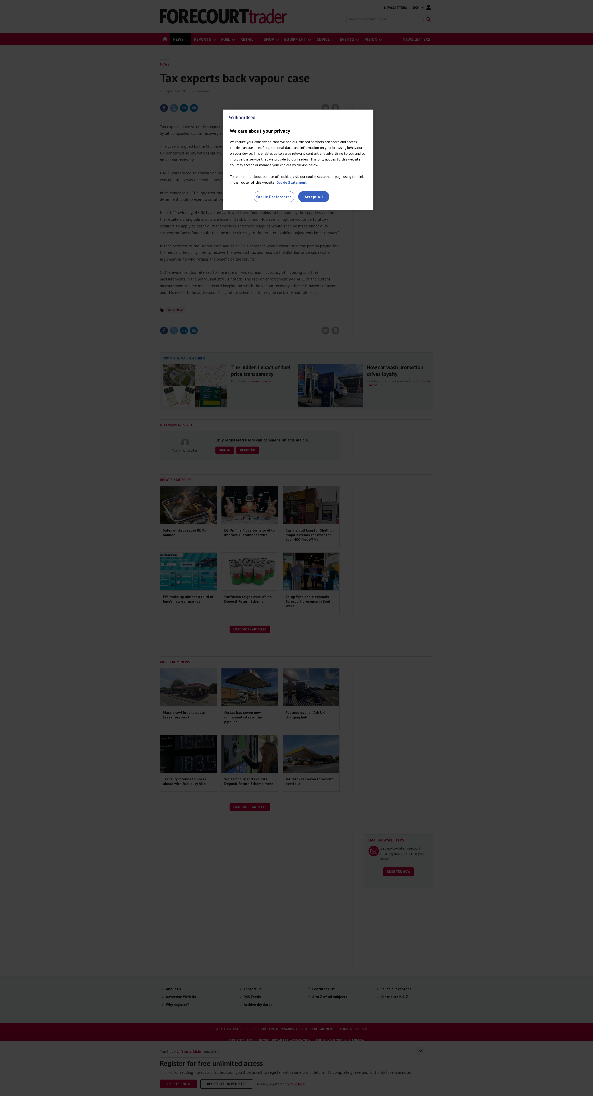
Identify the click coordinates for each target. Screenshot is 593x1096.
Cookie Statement (291, 182)
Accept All (314, 196)
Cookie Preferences (274, 196)
